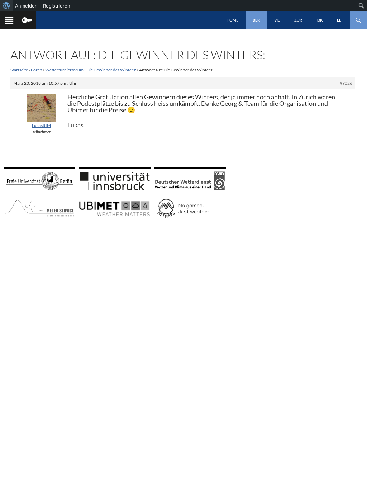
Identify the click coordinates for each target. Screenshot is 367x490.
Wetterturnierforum (64, 69)
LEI (339, 20)
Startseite (19, 69)
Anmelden (26, 6)
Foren (36, 69)
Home (232, 20)
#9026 (346, 83)
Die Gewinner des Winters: (111, 69)
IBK (319, 20)
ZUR (298, 20)
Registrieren (56, 6)
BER (256, 20)
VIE (277, 20)
